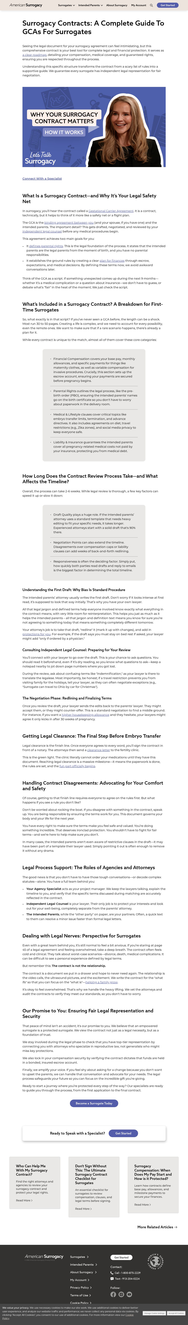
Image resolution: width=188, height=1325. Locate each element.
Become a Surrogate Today (94, 1103)
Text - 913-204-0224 (127, 1279)
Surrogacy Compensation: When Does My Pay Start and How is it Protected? (153, 1172)
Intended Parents (89, 5)
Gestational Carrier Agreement (111, 211)
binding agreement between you (69, 222)
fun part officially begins (77, 766)
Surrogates (65, 5)
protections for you (36, 634)
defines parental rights (46, 246)
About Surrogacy (116, 5)
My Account (78, 1280)
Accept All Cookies (176, 1313)
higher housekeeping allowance (85, 715)
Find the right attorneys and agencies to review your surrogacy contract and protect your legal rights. (34, 1187)
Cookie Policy (79, 1303)
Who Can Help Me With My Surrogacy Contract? (31, 1170)
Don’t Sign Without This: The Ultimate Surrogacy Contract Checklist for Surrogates (91, 1174)
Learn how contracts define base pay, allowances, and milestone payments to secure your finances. (152, 1191)
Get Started (168, 5)
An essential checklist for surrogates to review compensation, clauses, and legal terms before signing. (93, 1195)
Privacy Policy (50, 1260)
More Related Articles (155, 1227)
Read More (23, 1200)
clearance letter (98, 750)
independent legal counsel (42, 231)
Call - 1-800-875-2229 (128, 1273)
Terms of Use (79, 1295)
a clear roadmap (34, 55)
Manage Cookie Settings (154, 1313)
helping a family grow (101, 982)
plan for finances (112, 260)
